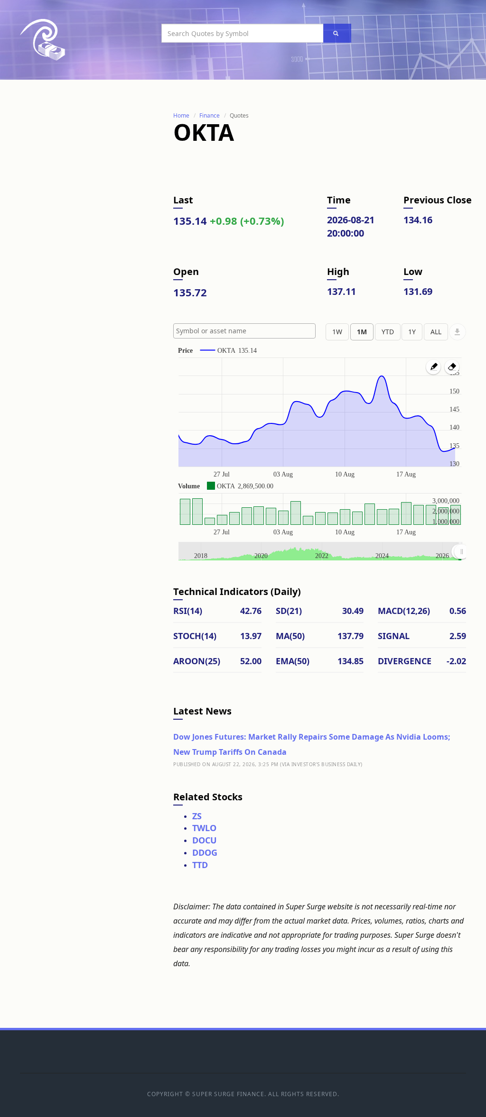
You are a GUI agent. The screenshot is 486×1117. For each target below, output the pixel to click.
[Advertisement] (91, 252)
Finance (209, 115)
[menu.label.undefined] (457, 331)
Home (181, 115)
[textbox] (247, 331)
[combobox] (244, 331)
